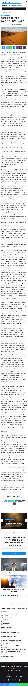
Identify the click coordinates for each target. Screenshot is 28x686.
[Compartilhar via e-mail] (20, 47)
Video (13, 674)
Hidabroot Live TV (10, 676)
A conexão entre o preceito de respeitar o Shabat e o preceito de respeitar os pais (12, 641)
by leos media (15, 668)
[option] (14, 521)
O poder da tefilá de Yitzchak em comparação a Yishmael (13, 524)
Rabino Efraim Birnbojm (14, 496)
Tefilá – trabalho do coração (8, 636)
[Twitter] (7, 47)
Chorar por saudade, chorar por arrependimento (9, 622)
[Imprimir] (24, 47)
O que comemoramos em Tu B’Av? (10, 646)
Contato (16, 676)
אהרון (14, 509)
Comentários (22, 604)
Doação (20, 676)
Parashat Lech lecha (8, 12)
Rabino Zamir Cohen (20, 674)
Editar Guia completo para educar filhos (11, 618)
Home (4, 674)
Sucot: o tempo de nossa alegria (9, 614)
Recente (5, 604)
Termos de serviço (15, 672)
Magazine (9, 674)
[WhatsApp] (10, 47)
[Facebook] (3, 47)
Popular (13, 604)
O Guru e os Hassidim (6, 627)
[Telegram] (14, 47)
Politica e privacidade (15, 670)
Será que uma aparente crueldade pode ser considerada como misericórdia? (12, 631)
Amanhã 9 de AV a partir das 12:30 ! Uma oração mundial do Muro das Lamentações (13, 650)
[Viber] (17, 47)
